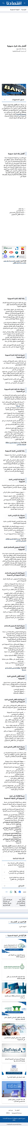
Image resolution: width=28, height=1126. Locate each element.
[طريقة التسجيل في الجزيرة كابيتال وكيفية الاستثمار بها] (14, 1053)
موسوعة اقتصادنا (21, 114)
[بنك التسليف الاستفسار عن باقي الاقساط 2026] (14, 971)
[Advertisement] (14, 29)
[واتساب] (11, 892)
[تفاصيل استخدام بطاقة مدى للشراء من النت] (14, 991)
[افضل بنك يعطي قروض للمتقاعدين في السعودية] (14, 1032)
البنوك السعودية (14, 9)
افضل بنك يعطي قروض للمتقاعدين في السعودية (20, 902)
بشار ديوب (18, 49)
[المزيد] (6, 892)
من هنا (18, 405)
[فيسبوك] (20, 892)
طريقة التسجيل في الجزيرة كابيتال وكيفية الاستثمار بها (7, 902)
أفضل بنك (13, 922)
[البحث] (3, 3)
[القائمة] (24, 3)
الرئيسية (23, 9)
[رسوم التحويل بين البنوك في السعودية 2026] (14, 949)
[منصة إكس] (15, 892)
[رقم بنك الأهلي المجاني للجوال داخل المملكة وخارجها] (14, 1011)
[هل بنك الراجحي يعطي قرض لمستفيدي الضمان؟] (14, 1092)
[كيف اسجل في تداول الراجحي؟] (14, 1072)
